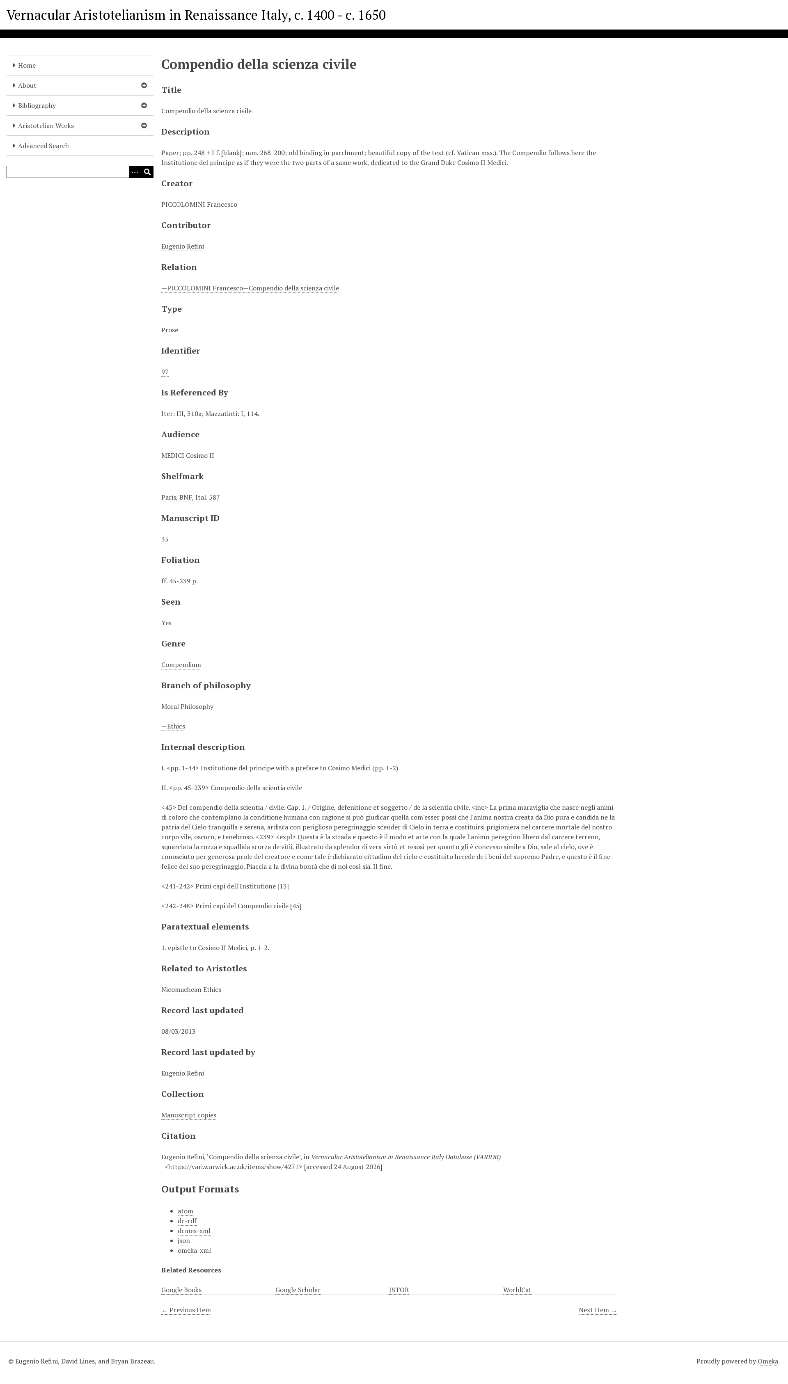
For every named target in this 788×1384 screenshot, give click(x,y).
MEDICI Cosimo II (187, 455)
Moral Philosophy (187, 706)
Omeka (768, 1361)
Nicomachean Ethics (191, 989)
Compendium (181, 664)
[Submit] (147, 172)
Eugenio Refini (182, 246)
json (184, 1240)
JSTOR (399, 1289)
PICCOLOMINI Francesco (199, 204)
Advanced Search (43, 145)
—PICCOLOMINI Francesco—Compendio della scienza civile (250, 287)
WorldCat (517, 1289)
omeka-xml (194, 1250)
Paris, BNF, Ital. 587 (190, 497)
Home (27, 65)
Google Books (181, 1289)
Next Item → (598, 1309)
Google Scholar (298, 1289)
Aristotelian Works (46, 125)
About (27, 85)
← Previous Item (186, 1309)
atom (185, 1210)
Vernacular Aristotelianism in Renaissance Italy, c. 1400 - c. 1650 (196, 14)
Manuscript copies (188, 1114)
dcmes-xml (194, 1230)
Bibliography (37, 105)
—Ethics (173, 726)
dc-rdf (187, 1220)
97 (165, 371)
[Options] (135, 172)
